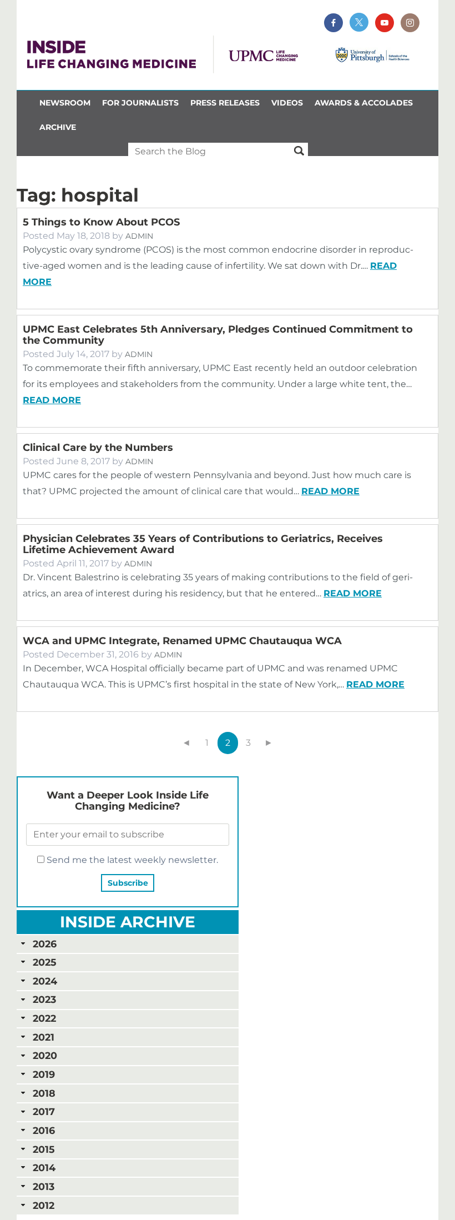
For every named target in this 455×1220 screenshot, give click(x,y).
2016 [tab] (44, 1130)
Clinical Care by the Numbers (98, 447)
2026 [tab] (45, 944)
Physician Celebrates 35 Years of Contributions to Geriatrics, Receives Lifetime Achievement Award (203, 544)
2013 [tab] (43, 1186)
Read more (52, 400)
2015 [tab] (43, 1149)
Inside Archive (127, 921)
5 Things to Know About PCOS (101, 222)
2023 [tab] (44, 999)
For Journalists (140, 103)
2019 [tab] (44, 1074)
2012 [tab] (43, 1205)
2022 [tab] (44, 1018)
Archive (57, 127)
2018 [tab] (44, 1093)
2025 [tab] (44, 962)
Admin (139, 236)
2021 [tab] (43, 1037)
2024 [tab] (45, 981)
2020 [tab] (45, 1055)
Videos (287, 103)
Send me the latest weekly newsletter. (131, 860)
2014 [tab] (44, 1167)
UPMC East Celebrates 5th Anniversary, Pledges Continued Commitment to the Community (218, 335)
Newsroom (64, 103)
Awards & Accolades (364, 103)
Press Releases (225, 103)
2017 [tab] (44, 1111)
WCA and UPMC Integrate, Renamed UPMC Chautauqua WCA (182, 641)
